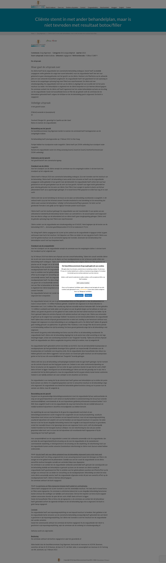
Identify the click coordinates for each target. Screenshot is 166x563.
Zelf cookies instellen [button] (83, 283)
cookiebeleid (83, 289)
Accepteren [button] (79, 295)
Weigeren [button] (88, 295)
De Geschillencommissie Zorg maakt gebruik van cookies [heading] (83, 266)
